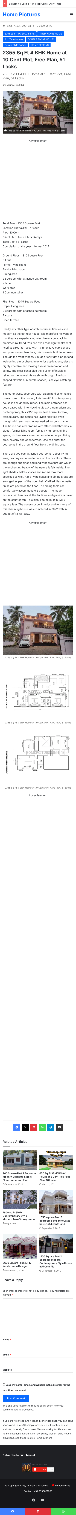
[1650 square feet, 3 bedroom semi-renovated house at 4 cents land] (56, 1202)
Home (8, 25)
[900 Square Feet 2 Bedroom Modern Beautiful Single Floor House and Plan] (20, 1160)
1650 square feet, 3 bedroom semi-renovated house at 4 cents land (55, 1220)
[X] (25, 1127)
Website (7, 1369)
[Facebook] (16, 1127)
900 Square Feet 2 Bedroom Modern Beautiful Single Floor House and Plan (19, 1177)
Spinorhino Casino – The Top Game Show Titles (35, 3)
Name (7, 1339)
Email (7, 1354)
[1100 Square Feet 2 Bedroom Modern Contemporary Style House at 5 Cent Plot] (56, 1243)
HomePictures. (63, 1485)
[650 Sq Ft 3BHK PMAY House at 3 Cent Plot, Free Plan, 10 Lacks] (56, 1160)
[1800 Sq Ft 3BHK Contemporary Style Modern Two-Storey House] (20, 1199)
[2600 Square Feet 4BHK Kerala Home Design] (20, 1246)
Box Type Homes (14, 39)
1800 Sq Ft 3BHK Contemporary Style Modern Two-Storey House (19, 1216)
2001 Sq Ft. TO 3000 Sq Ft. (37, 25)
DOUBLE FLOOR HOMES (41, 39)
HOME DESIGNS (40, 45)
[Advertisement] (38, 181)
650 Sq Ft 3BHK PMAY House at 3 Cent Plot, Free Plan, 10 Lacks (54, 1177)
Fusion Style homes (15, 45)
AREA (17, 25)
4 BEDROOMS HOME (50, 33)
